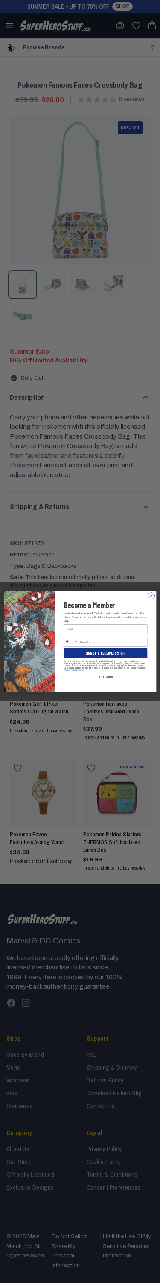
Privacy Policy (70, 670)
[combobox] (71, 641)
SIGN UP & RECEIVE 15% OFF (105, 652)
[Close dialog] (151, 595)
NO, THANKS (105, 676)
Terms (80, 670)
